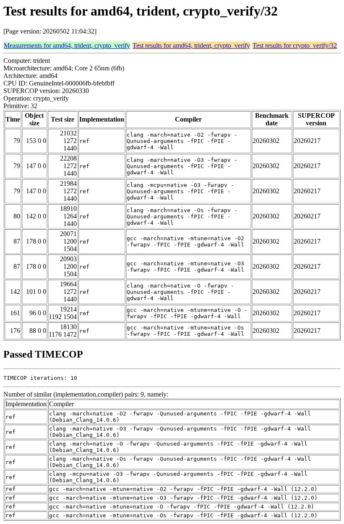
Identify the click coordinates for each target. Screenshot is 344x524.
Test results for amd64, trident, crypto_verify (191, 45)
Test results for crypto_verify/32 (295, 45)
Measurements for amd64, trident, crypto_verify (67, 45)
